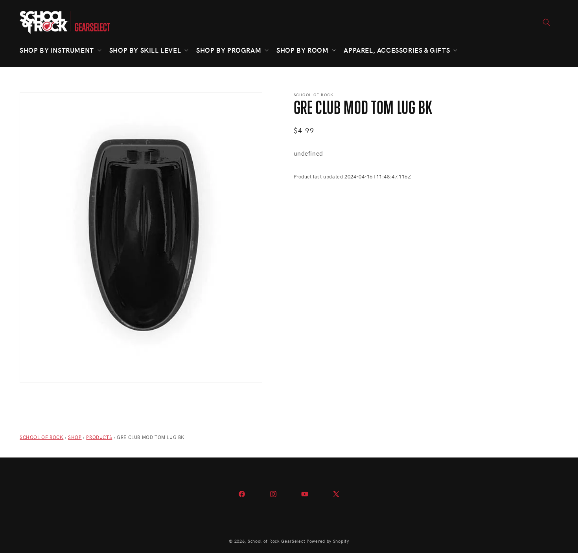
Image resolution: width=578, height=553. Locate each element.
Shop (74, 437)
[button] (60, 50)
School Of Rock (41, 437)
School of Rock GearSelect (277, 541)
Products (99, 437)
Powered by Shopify (328, 541)
